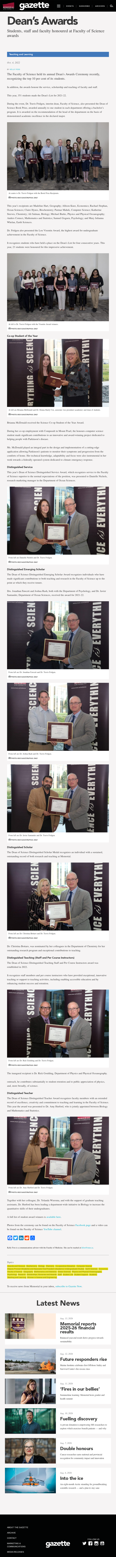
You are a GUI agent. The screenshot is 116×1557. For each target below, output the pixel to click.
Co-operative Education (65, 1266)
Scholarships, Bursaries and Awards (42, 1274)
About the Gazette (17, 1527)
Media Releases (15, 1552)
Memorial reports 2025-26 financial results (78, 1328)
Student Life (68, 1274)
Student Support (81, 1274)
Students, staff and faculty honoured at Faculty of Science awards (55, 33)
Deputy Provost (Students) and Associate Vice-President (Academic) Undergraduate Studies (45, 1269)
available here (54, 1216)
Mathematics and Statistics (45, 1272)
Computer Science (84, 1266)
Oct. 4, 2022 (13, 62)
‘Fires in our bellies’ (80, 1389)
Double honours (76, 1448)
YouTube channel (52, 1229)
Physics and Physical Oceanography (87, 1272)
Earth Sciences (91, 1269)
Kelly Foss (15, 69)
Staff (60, 1274)
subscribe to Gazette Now (68, 1286)
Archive (11, 1533)
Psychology (12, 1274)
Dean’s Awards (42, 20)
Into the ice (71, 1478)
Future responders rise (83, 1359)
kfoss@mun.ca (87, 1247)
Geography (28, 1272)
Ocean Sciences (64, 1272)
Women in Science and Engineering (42, 1277)
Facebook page (83, 1225)
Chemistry (50, 1266)
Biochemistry (31, 1266)
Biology (41, 1266)
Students (93, 1274)
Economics (103, 1269)
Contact (12, 1538)
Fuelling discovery (78, 1419)
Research (22, 1274)
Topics (10, 1262)
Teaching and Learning (16, 1277)
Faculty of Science (14, 1272)
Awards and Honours (16, 1266)
